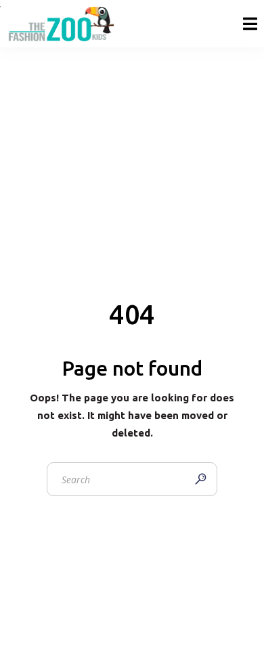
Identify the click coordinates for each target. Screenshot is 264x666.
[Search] (200, 479)
